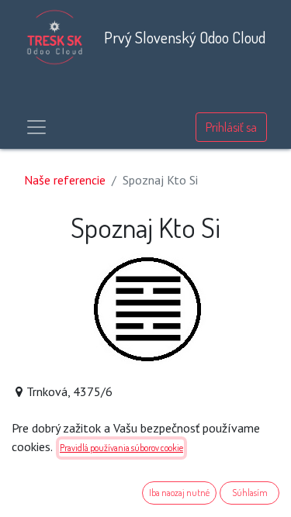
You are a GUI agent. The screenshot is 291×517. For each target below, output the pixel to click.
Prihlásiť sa (231, 127)
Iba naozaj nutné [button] (179, 492)
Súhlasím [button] (250, 492)
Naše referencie (65, 180)
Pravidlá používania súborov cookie (121, 447)
